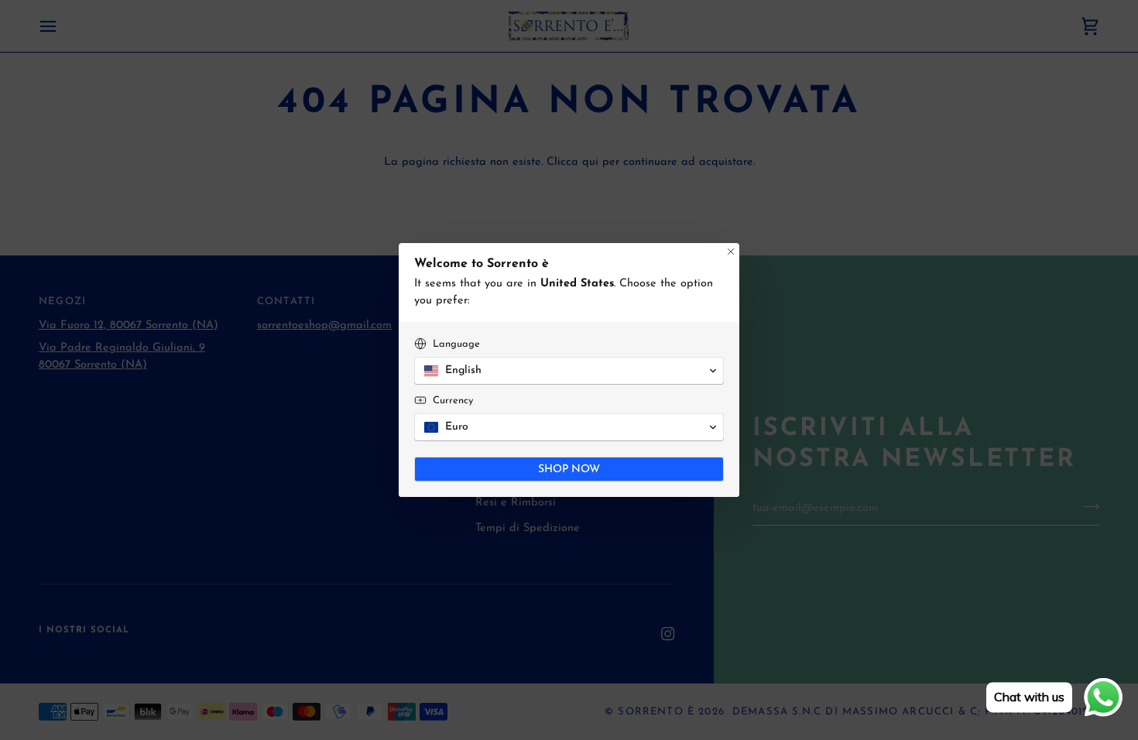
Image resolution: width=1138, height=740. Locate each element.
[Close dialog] (730, 251)
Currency (453, 401)
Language (456, 344)
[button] (569, 371)
